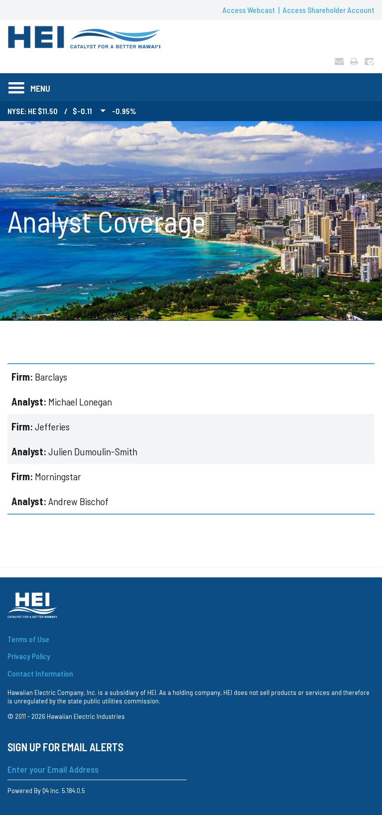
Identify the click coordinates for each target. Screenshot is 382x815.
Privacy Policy (28, 656)
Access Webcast (248, 9)
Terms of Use (28, 639)
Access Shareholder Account (329, 9)
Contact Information (40, 673)
